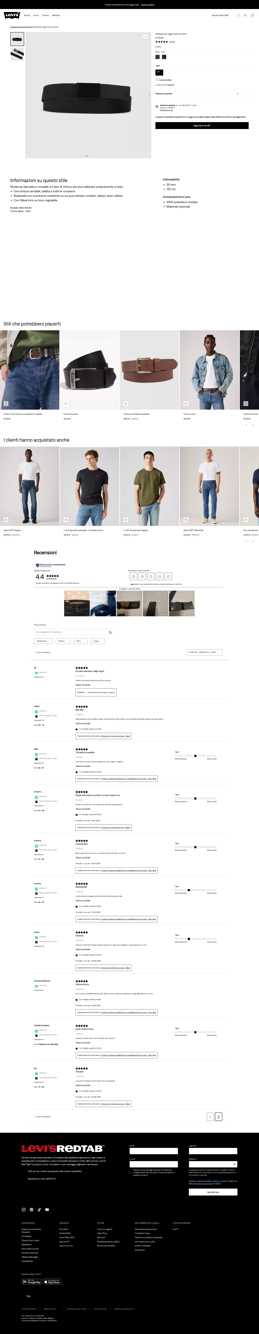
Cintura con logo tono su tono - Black (115, 736)
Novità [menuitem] (27, 15)
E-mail (132, 1159)
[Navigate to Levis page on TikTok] (39, 1209)
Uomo (22, 27)
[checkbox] (131, 1172)
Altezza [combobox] (61, 641)
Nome (132, 1146)
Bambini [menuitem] (56, 15)
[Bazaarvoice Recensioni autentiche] (51, 565)
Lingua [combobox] (96, 641)
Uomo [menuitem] (36, 15)
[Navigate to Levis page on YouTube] (47, 1209)
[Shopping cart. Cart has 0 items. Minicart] (252, 15)
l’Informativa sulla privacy (203, 1184)
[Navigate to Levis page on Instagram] (24, 1209)
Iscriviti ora (213, 1192)
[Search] (238, 15)
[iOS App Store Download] (52, 1282)
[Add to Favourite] (145, 37)
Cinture (28, 27)
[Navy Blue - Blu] (157, 57)
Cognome (193, 1146)
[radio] (159, 73)
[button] (245, 15)
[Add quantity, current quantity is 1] (243, 94)
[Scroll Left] (246, 425)
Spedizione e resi (166, 110)
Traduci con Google (83, 685)
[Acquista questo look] (6, 403)
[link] (52, 1309)
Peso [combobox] (78, 641)
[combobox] (208, 652)
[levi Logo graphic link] (12, 15)
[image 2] (89, 156)
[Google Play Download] (32, 1282)
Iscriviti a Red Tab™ (220, 15)
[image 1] (86, 156)
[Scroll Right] (253, 425)
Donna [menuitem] (46, 15)
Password (193, 1159)
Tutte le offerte (147, 4)
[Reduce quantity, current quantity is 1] (232, 94)
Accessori (14, 27)
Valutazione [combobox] (41, 641)
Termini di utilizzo (220, 1181)
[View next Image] (149, 95)
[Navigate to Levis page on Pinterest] (31, 1209)
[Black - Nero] (164, 57)
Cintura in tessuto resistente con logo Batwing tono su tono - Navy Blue (128, 779)
